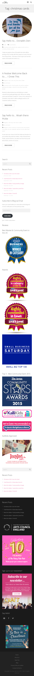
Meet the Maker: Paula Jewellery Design (14, 183)
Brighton (6, 80)
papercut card (21, 47)
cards (9, 127)
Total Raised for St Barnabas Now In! (13, 178)
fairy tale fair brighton (23, 85)
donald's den (14, 47)
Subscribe (7, 216)
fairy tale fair (26, 127)
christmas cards (7, 47)
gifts (6, 129)
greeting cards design (7, 87)
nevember (14, 129)
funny (3, 129)
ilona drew (19, 87)
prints (22, 129)
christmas (13, 127)
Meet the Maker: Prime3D (10, 193)
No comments (12, 44)
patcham (19, 129)
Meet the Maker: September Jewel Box (14, 188)
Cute (12, 80)
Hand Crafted (21, 80)
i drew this (14, 87)
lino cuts (9, 129)
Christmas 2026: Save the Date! (12, 173)
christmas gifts (15, 85)
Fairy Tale (16, 80)
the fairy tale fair (10, 49)
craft (5, 44)
